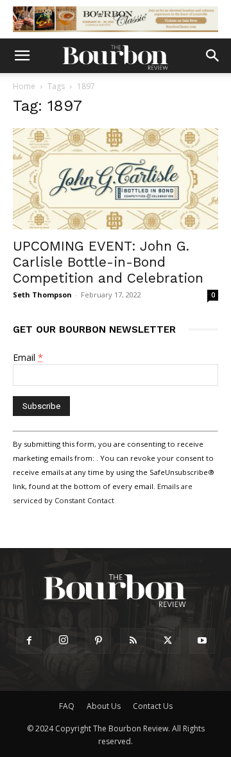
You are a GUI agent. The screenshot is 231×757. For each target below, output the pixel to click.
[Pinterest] (98, 641)
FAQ (66, 706)
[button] (21, 55)
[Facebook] (29, 641)
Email (28, 357)
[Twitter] (167, 641)
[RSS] (133, 641)
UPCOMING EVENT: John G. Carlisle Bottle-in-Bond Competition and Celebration (108, 262)
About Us (104, 706)
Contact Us (153, 706)
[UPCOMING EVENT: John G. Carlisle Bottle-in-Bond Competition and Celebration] (115, 178)
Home (24, 86)
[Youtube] (202, 641)
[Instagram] (63, 640)
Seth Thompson (42, 294)
